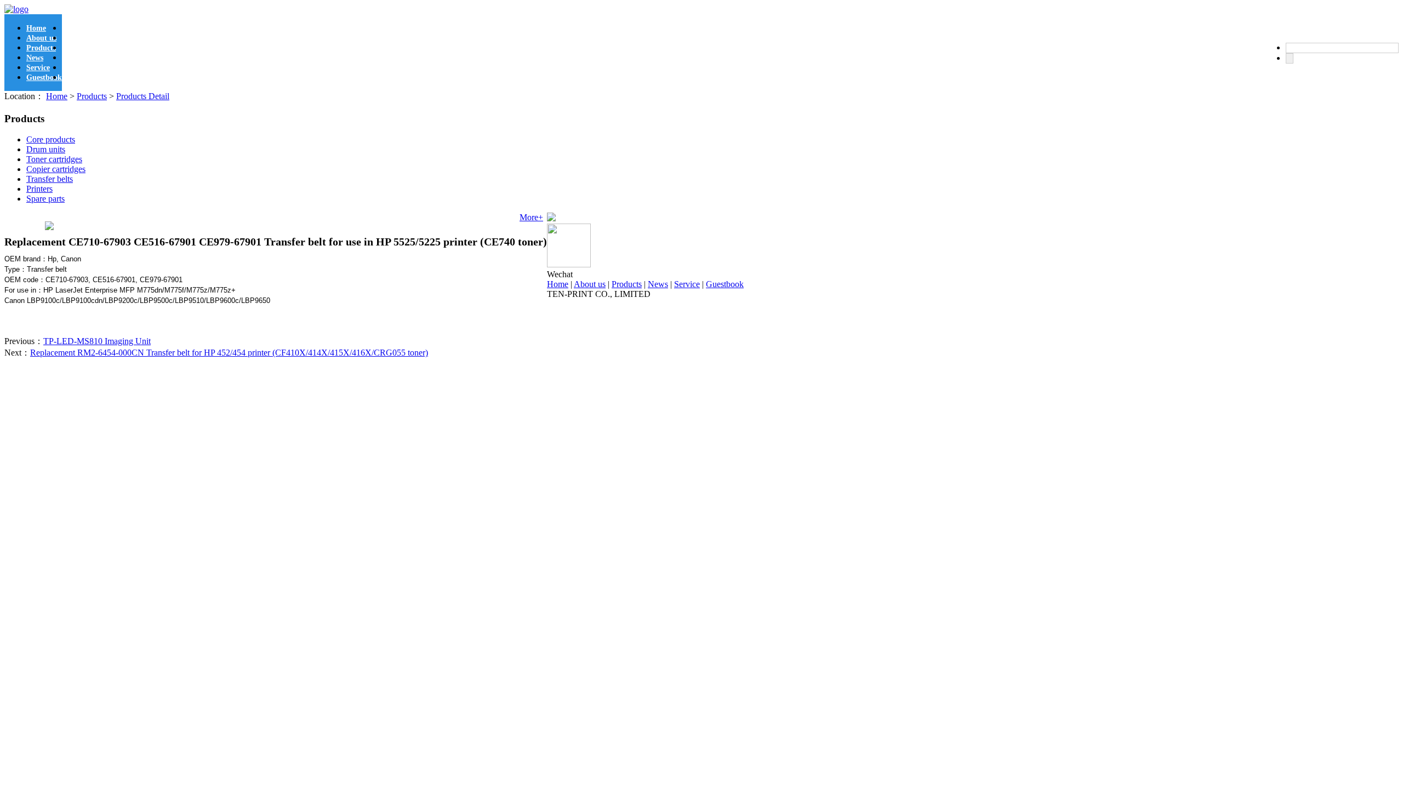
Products (41, 48)
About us (41, 38)
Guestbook (44, 77)
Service (38, 68)
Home (36, 28)
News (34, 58)
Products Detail (142, 96)
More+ (531, 217)
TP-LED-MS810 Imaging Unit (97, 341)
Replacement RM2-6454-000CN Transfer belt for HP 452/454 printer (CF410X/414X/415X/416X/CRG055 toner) (229, 352)
